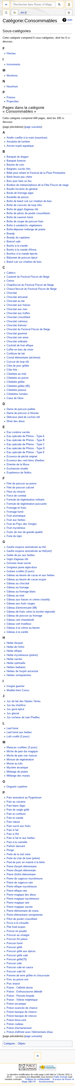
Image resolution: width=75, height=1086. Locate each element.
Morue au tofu (15, 763)
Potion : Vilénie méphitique (22, 999)
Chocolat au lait (16, 301)
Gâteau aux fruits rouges (21, 603)
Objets (21, 1043)
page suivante (33, 127)
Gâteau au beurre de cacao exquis (26, 579)
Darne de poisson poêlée (21, 409)
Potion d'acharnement (19, 1028)
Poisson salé (14, 963)
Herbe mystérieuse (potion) (22, 655)
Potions (11, 97)
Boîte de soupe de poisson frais (25, 221)
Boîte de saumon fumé (20, 217)
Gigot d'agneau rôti (17, 559)
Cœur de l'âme (15, 398)
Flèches (11, 53)
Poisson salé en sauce (20, 967)
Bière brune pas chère (19, 177)
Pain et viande (15, 818)
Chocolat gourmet (17, 333)
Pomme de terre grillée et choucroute (28, 975)
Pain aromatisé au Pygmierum (24, 797)
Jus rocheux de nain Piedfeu (23, 717)
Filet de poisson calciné (20, 487)
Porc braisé (13, 983)
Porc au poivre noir (17, 979)
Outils (68, 13)
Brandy (11, 233)
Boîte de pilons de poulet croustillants (28, 213)
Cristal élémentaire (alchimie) (23, 357)
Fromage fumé (15, 511)
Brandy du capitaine (18, 237)
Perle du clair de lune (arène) (23, 858)
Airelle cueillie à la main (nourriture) (27, 137)
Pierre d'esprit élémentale (21, 870)
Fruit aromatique (16, 515)
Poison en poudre (17, 931)
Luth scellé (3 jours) (18, 736)
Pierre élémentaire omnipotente (25, 914)
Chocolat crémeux (17, 321)
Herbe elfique (14, 651)
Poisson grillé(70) (17, 959)
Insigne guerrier (15, 686)
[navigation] (6, 4)
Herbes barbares (16, 667)
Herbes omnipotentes (19, 675)
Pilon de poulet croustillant (22, 919)
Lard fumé (12, 728)
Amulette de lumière (18, 141)
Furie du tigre (14, 536)
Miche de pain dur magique (22, 751)
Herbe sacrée (14, 659)
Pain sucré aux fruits (19, 826)
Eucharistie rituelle (17, 468)
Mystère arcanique (17, 767)
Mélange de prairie (17, 771)
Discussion (14, 13)
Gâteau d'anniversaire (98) (22, 607)
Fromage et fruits (16, 507)
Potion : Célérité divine (20, 987)
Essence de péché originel (22, 456)
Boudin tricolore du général (22, 189)
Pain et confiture (16, 814)
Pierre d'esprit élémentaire (22, 866)
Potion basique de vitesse (22, 1016)
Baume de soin (15, 164)
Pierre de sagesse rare (20, 882)
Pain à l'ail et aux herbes (21, 838)
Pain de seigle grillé (18, 809)
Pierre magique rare (18, 902)
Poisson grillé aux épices (21, 951)
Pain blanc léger (16, 805)
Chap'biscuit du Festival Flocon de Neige (30, 285)
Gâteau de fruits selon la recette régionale (31, 611)
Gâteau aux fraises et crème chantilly (28, 599)
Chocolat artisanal (17, 297)
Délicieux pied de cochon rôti (23, 417)
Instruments (13, 64)
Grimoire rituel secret (19, 563)
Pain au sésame (16, 801)
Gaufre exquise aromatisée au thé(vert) (29, 551)
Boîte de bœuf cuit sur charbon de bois (29, 201)
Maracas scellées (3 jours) (22, 747)
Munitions (12, 75)
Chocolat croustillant (18, 317)
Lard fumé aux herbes (19, 732)
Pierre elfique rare (17, 890)
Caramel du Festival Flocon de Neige (28, 276)
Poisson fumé (15, 943)
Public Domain (60, 1077)
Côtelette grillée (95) (18, 386)
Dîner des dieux (16, 421)
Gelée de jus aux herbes (21, 555)
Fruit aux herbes (16, 520)
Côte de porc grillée (18, 365)
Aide (69, 20)
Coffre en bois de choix (20, 349)
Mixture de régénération (20, 759)
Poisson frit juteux (17, 939)
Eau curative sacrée (18, 432)
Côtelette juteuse (16, 390)
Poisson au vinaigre (18, 935)
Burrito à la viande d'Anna (21, 249)
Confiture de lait (16, 353)
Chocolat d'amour (17, 325)
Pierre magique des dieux (21, 894)
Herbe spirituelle (16, 663)
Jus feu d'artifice (16, 705)
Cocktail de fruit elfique (20, 345)
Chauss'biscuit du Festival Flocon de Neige (32, 289)
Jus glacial (13, 713)
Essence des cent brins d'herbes (25, 460)
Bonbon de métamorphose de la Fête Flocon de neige (38, 185)
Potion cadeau (15, 1024)
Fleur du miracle (16, 491)
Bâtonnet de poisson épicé (22, 257)
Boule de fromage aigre (20, 193)
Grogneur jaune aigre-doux (22, 567)
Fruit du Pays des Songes (22, 524)
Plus (23, 12)
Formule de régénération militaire (25, 499)
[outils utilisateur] (68, 4)
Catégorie (9, 1043)
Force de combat (16, 495)
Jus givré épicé (15, 709)
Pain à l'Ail (13, 834)
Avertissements (46, 1081)
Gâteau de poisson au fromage (24, 615)
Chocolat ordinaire (17, 341)
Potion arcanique (16, 1003)
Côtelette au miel (16, 374)
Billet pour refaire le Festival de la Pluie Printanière (36, 173)
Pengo (10, 850)
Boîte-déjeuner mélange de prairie (26, 229)
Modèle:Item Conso (18, 690)
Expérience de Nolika (19, 472)
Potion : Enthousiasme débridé (24, 991)
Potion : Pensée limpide (20, 995)
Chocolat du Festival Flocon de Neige (28, 329)
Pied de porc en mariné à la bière (26, 862)
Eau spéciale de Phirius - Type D (26, 448)
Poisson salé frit (16, 971)
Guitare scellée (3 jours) (20, 571)
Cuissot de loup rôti (18, 361)
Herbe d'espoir (15, 643)
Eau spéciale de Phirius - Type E (26, 452)
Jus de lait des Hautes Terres (24, 701)
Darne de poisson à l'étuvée (23, 413)
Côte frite (12, 369)
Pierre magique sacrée (20, 906)
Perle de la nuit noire (18, 854)
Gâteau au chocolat (18, 583)
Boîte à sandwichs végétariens (24, 225)
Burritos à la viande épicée (22, 253)
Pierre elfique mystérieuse (22, 886)
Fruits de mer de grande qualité (25, 532)
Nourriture (12, 86)
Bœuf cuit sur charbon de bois (24, 262)
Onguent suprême (17, 786)
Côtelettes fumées (17, 394)
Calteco (11, 272)
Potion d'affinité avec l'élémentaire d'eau (30, 1032)
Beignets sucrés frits (19, 169)
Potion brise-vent (16, 1020)
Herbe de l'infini (15, 647)
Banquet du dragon (17, 156)
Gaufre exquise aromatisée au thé (26, 547)
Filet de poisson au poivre (21, 483)
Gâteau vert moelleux (19, 624)
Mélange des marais (18, 775)
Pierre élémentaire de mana (22, 910)
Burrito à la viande (17, 245)
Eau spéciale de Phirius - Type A (25, 436)
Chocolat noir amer (17, 337)
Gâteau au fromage (18, 587)
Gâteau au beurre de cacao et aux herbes (31, 575)
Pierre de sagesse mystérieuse (25, 878)
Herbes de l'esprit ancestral (22, 671)
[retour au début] (37, 1055)
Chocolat (12, 293)
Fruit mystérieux (16, 528)
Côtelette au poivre (17, 378)
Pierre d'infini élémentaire (21, 874)
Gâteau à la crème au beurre (23, 627)
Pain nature (13, 822)
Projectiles (13, 101)
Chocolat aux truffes (18, 313)
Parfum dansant (16, 846)
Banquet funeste (16, 160)
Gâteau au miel (15, 595)
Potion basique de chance (22, 1012)
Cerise (10, 280)
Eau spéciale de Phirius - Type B (26, 440)
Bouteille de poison (18, 197)
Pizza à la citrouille (18, 923)
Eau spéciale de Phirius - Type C (26, 444)
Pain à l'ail (12, 830)
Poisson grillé (14, 947)
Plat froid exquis (16, 927)
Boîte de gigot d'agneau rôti (22, 209)
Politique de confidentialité (37, 1079)
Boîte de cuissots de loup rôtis (24, 205)
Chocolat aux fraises (18, 305)
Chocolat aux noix (17, 309)
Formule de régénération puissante (27, 504)
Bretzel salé (13, 241)
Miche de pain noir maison (22, 755)
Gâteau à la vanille (17, 632)
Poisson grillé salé (17, 955)
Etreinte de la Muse (18, 464)
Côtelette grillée (16, 382)
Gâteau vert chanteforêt (20, 620)
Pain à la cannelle (17, 842)
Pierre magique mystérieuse (23, 898)
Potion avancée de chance (22, 1008)
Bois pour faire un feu (19, 181)
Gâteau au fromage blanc (21, 591)
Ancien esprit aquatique (20, 145)
